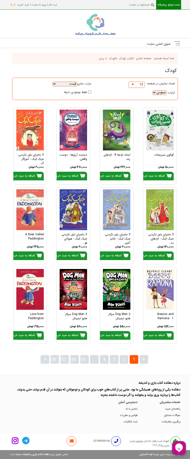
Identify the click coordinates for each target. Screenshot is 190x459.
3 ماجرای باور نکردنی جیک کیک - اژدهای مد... (161, 237)
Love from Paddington (36, 316)
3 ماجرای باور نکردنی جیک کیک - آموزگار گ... (31, 158)
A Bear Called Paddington (34, 237)
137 (63, 359)
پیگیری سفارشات (171, 421)
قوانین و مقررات (128, 415)
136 (73, 359)
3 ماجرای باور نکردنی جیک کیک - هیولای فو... (74, 237)
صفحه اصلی (143, 58)
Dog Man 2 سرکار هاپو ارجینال (119, 316)
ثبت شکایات (130, 421)
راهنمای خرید (172, 409)
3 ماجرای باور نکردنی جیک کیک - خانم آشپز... (117, 237)
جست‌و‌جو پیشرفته (168, 5)
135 (83, 359)
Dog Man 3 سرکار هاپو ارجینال (76, 316)
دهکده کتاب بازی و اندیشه (36, 455)
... (93, 359)
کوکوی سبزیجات (164, 155)
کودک (112, 59)
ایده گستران (146, 455)
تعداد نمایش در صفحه (161, 84)
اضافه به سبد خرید (153, 176)
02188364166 (102, 441)
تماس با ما (131, 409)
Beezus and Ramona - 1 (165, 316)
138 (53, 359)
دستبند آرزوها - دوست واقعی (73, 157)
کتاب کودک (125, 59)
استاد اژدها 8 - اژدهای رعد (117, 157)
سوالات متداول (172, 415)
